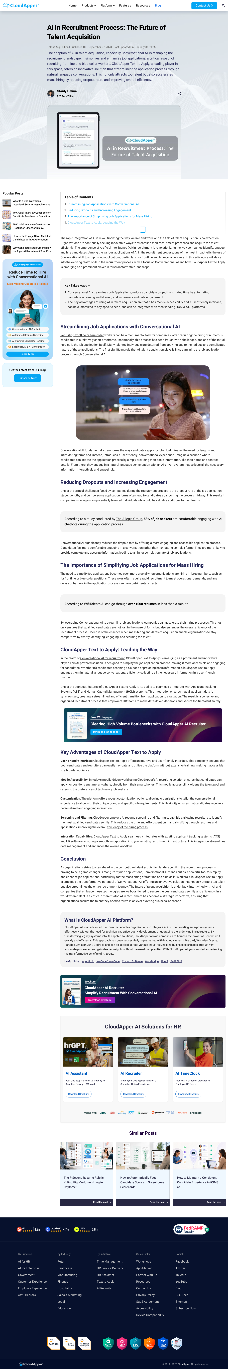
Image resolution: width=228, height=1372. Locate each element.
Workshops (143, 1261)
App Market (144, 1268)
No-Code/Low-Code (108, 961)
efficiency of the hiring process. (127, 827)
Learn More (28, 354)
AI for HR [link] (24, 1261)
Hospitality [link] (64, 1288)
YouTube (181, 1281)
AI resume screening (135, 817)
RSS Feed (182, 1295)
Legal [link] (61, 1301)
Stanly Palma (67, 91)
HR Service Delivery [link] (110, 1268)
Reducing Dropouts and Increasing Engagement (99, 210)
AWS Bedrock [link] (27, 1295)
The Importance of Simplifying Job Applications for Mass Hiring (110, 216)
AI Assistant (76, 1073)
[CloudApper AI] (21, 6)
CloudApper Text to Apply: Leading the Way (96, 222)
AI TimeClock (187, 1073)
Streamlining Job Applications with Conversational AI (103, 204)
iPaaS (164, 961)
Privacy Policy (145, 1295)
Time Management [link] (110, 1261)
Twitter (180, 1268)
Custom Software (132, 961)
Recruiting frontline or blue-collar (82, 335)
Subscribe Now (28, 378)
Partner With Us (146, 1275)
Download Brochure (100, 1000)
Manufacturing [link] (67, 1275)
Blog (158, 5)
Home (72, 5)
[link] (30, 1364)
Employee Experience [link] (32, 1288)
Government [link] (26, 1275)
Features (125, 5)
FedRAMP (176, 961)
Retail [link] (61, 1261)
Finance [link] (62, 1281)
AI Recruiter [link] (104, 1288)
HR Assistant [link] (105, 1275)
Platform (106, 5)
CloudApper (184, 1364)
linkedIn (181, 1275)
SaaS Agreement (147, 1301)
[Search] (223, 6)
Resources (143, 5)
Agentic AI (88, 961)
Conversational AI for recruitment (102, 658)
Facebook (182, 1261)
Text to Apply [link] (105, 1281)
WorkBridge (152, 961)
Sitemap (181, 1301)
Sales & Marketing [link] (69, 1295)
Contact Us (202, 5)
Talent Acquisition (58, 47)
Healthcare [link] (64, 1268)
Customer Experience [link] (32, 1281)
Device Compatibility (150, 1315)
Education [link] (64, 1308)
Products (87, 5)
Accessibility (144, 1308)
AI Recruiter (131, 1073)
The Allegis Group (129, 518)
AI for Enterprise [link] (29, 1268)
